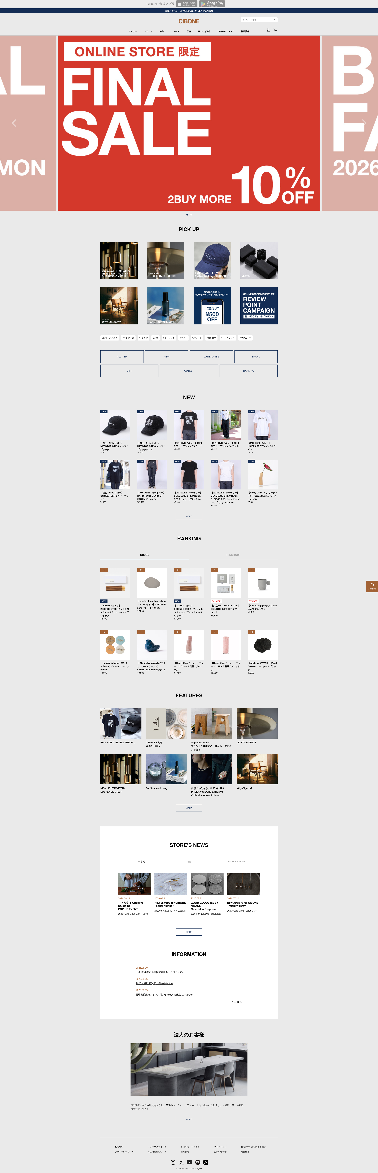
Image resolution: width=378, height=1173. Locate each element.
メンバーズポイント (157, 1146)
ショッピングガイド (190, 1146)
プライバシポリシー (124, 1151)
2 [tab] (191, 215)
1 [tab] (187, 215)
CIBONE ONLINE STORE (189, 22)
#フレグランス (228, 338)
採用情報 (245, 31)
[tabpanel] (189, 123)
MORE (189, 516)
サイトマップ (220, 1146)
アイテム (133, 31)
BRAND (256, 356)
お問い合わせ (220, 1151)
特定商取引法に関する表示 (253, 1146)
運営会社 (245, 1151)
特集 (162, 31)
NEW (167, 356)
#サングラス (128, 338)
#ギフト (183, 338)
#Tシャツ (143, 338)
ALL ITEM (122, 356)
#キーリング (169, 338)
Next (362, 123)
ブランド (148, 31)
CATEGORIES (211, 356)
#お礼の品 (211, 338)
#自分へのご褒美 (110, 338)
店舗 (189, 31)
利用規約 (119, 1146)
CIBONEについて (226, 31)
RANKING (248, 371)
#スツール (197, 338)
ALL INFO (237, 1002)
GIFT (129, 371)
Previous (15, 123)
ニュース (175, 31)
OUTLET (189, 371)
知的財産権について (157, 1151)
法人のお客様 (204, 31)
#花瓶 (155, 338)
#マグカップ (245, 338)
